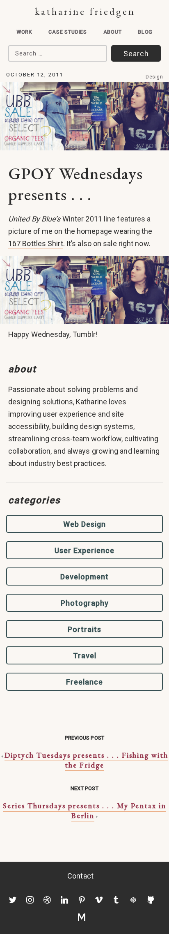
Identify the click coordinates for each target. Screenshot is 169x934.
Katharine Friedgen (85, 11)
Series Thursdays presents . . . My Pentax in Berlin (84, 810)
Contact (80, 876)
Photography (85, 603)
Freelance (84, 682)
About (112, 32)
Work (24, 32)
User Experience (84, 550)
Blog (145, 32)
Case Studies (67, 32)
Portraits (84, 629)
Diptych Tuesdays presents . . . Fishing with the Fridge (86, 760)
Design (154, 77)
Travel (84, 655)
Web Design (84, 524)
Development (84, 576)
